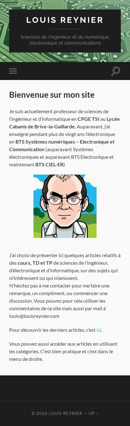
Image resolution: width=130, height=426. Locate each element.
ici (99, 330)
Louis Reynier (65, 20)
